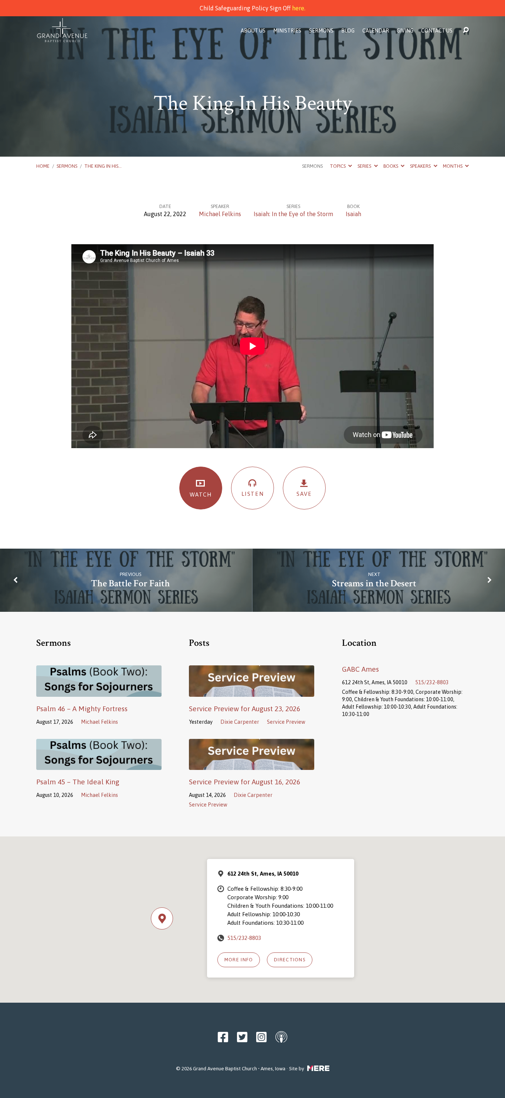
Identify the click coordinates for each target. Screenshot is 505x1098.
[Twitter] (242, 1037)
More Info (238, 959)
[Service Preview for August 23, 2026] (251, 691)
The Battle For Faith (130, 583)
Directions (289, 959)
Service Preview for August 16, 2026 (244, 782)
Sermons (321, 30)
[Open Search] (466, 30)
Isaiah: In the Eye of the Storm (293, 214)
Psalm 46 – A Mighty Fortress (82, 709)
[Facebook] (223, 1037)
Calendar (375, 30)
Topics (338, 166)
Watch (201, 494)
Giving (405, 30)
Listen (252, 494)
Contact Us (437, 30)
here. (298, 8)
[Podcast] (281, 1037)
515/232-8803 (432, 682)
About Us (253, 30)
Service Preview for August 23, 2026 (244, 709)
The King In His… (103, 166)
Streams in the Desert (374, 583)
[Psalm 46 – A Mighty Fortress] (99, 691)
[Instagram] (261, 1037)
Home (43, 166)
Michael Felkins (220, 214)
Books (391, 166)
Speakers (421, 166)
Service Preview (286, 722)
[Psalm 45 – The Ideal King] (99, 764)
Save (304, 494)
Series (364, 166)
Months (453, 166)
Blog (348, 30)
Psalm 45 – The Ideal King (77, 782)
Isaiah (353, 214)
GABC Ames (360, 669)
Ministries (287, 30)
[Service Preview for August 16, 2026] (251, 764)
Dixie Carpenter (239, 722)
